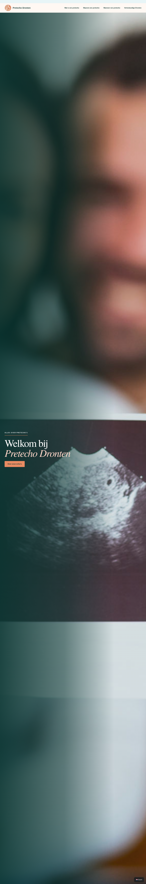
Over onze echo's (15, 464)
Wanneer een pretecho (111, 8)
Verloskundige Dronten (132, 8)
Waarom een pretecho (91, 8)
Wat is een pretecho (71, 8)
